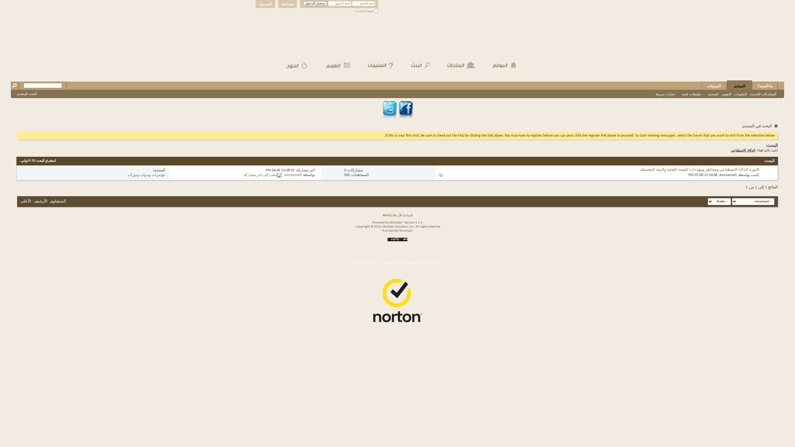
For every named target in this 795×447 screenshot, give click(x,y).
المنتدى (739, 86)
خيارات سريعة (665, 94)
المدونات (714, 86)
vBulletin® (396, 222)
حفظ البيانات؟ (364, 11)
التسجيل (265, 4)
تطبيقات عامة (691, 94)
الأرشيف (41, 201)
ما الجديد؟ (765, 86)
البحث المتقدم (27, 94)
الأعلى (25, 201)
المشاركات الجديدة (763, 94)
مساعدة (287, 4)
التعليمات (740, 94)
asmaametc (728, 175)
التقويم (726, 94)
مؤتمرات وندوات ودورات (146, 175)
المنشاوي (58, 201)
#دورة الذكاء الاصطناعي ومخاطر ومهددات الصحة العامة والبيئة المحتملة (699, 170)
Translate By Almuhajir (397, 231)
